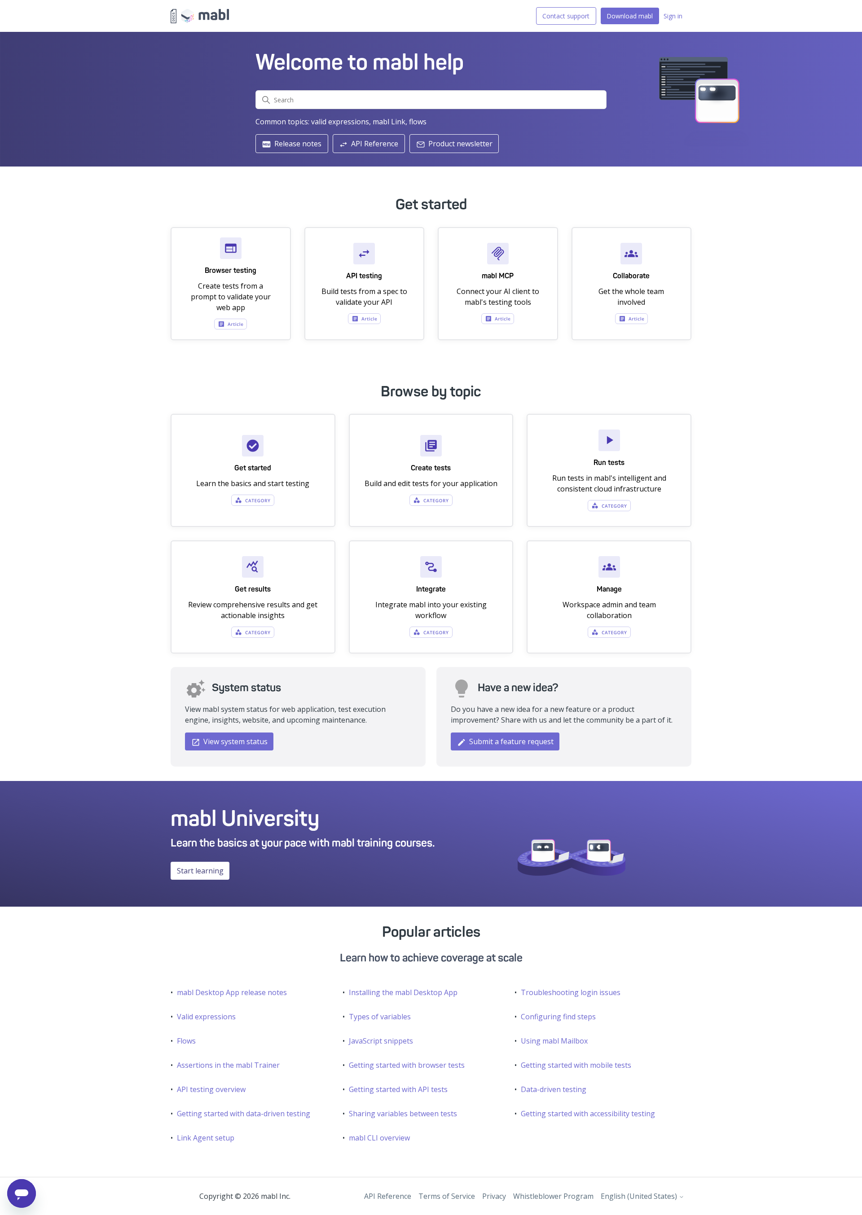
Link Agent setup (205, 1138)
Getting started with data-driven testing (243, 1114)
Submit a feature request (510, 741)
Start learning (200, 871)
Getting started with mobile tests (576, 1065)
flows (418, 122)
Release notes (297, 144)
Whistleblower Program (553, 1196)
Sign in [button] (673, 16)
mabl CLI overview (379, 1138)
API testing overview (211, 1089)
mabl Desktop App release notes (232, 992)
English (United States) (640, 1196)
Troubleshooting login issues (570, 992)
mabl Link (389, 122)
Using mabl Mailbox (554, 1041)
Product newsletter (460, 144)
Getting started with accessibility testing (588, 1114)
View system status (235, 741)
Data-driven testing (553, 1089)
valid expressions (340, 122)
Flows (186, 1041)
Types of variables (380, 1017)
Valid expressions (206, 1017)
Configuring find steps (558, 1017)
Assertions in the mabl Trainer (228, 1065)
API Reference (373, 144)
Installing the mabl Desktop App (403, 992)
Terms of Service (446, 1196)
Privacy (494, 1196)
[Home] (200, 16)
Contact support (565, 16)
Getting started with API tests (398, 1089)
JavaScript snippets (381, 1041)
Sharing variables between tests (403, 1114)
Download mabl (630, 16)
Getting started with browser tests (407, 1065)
